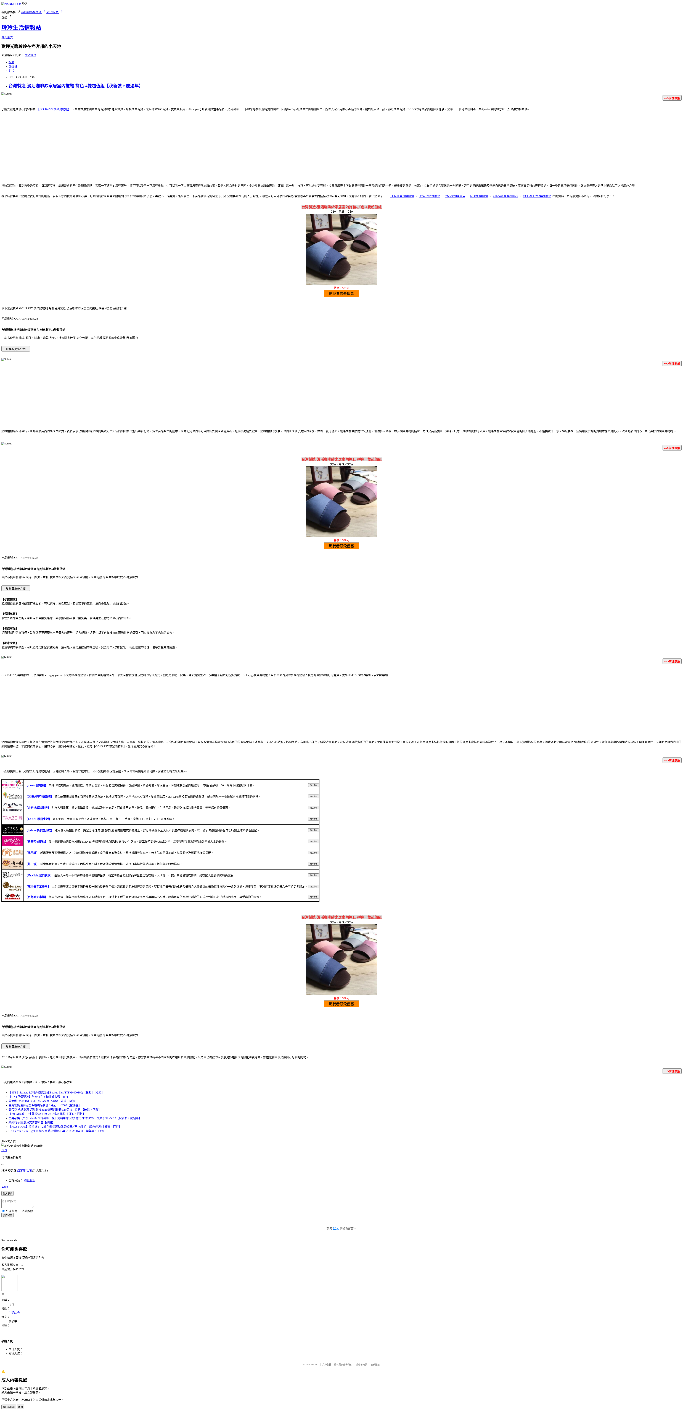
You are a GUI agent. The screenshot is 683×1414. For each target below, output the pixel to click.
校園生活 (29, 1180)
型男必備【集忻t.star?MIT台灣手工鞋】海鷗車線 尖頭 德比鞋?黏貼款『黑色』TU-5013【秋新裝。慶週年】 (75, 1118)
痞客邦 (21, 1170)
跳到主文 (7, 37)
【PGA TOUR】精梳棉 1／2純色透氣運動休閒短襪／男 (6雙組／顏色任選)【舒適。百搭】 (65, 1126)
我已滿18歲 (9, 1407)
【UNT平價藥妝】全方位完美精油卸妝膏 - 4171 (38, 1096)
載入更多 (7, 1193)
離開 (20, 1407)
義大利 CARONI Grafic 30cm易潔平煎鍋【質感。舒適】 (43, 1101)
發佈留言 (7, 1215)
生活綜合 (30, 55)
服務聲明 (375, 1364)
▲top (4, 1186)
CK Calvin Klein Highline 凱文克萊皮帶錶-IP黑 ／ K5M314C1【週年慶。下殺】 (57, 1130)
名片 (11, 70)
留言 (29, 1170)
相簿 (11, 62)
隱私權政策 (361, 1364)
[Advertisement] (341, 151)
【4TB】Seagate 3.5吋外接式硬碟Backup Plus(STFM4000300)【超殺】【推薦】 (56, 1092)
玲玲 (4, 1150)
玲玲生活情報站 (21, 27)
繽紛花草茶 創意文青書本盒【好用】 (32, 1122)
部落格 (13, 66)
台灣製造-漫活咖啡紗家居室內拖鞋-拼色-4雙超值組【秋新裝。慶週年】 (76, 86)
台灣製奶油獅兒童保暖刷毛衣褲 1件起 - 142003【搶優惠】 (45, 1105)
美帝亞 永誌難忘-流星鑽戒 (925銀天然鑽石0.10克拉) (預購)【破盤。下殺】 (55, 1109)
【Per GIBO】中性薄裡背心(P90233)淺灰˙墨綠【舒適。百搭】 (47, 1113)
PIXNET (315, 1364)
